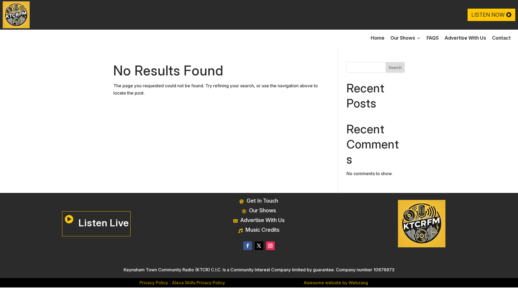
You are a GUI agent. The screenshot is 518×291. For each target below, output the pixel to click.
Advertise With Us (465, 38)
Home (377, 38)
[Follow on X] (259, 245)
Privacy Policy (153, 282)
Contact (501, 38)
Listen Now (488, 15)
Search (395, 67)
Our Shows (402, 38)
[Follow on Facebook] (247, 245)
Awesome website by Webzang (336, 282)
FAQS (433, 38)
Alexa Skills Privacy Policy (198, 282)
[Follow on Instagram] (270, 245)
